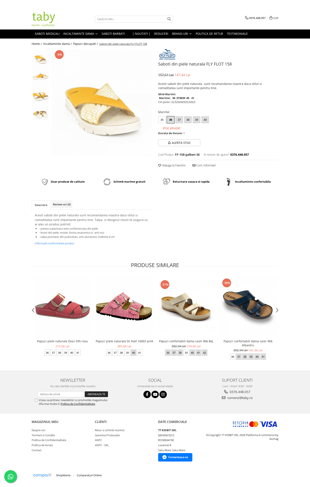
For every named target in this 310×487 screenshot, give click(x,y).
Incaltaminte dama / (58, 44)
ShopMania (63, 475)
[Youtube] (155, 394)
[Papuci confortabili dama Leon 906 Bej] (186, 306)
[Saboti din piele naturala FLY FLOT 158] (102, 102)
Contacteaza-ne (178, 457)
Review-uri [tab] (62, 204)
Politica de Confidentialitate (78, 404)
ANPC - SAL (102, 445)
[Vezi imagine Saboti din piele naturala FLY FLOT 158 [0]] (40, 58)
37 (179, 120)
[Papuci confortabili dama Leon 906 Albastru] (248, 306)
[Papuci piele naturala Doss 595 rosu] (62, 306)
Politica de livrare (42, 445)
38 (187, 120)
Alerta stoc (181, 143)
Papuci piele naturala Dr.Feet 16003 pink (124, 341)
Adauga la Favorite (173, 165)
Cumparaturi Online (89, 475)
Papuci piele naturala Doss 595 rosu (62, 341)
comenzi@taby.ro (239, 398)
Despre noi (38, 430)
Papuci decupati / (86, 44)
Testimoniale (237, 34)
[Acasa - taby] (53, 19)
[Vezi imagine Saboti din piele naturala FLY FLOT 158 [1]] (40, 76)
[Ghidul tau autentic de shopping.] (42, 475)
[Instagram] (163, 394)
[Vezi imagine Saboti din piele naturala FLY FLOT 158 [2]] (40, 94)
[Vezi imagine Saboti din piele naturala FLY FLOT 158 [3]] (40, 111)
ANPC (98, 440)
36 (170, 120)
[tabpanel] (102, 102)
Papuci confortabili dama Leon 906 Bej (186, 341)
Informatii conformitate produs (54, 243)
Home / (37, 44)
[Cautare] (169, 19)
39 (196, 120)
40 (205, 120)
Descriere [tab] (41, 205)
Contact (37, 450)
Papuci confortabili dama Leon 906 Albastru (248, 343)
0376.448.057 (239, 392)
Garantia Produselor (107, 435)
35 (161, 120)
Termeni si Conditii (43, 435)
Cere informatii (205, 165)
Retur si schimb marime (109, 430)
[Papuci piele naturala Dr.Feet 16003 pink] (124, 306)
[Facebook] (147, 394)
